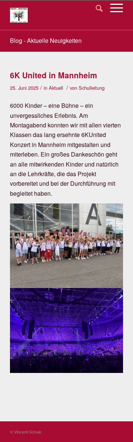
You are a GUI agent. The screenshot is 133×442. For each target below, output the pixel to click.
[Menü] (113, 7)
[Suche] (95, 7)
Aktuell (56, 87)
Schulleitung (92, 87)
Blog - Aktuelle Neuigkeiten (46, 40)
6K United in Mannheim (53, 74)
